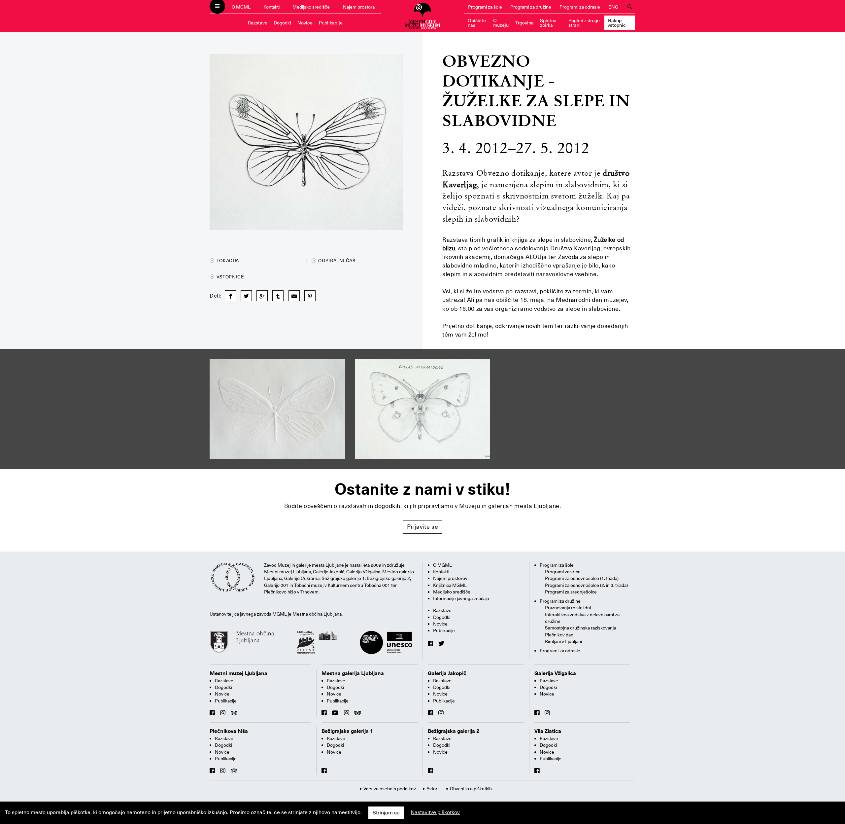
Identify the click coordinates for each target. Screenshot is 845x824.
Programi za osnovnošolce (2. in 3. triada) (586, 585)
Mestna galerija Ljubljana (352, 673)
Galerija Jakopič (447, 673)
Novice (305, 23)
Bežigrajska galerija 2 (454, 731)
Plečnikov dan (559, 635)
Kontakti (271, 7)
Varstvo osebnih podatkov (389, 789)
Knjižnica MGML (450, 585)
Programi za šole (485, 7)
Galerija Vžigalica (555, 673)
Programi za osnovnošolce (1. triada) (582, 578)
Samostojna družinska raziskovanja (580, 628)
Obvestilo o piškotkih (471, 789)
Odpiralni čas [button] (336, 261)
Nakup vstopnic (617, 23)
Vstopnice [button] (229, 277)
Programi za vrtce (563, 572)
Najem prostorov (450, 578)
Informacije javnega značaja (461, 598)
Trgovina (524, 23)
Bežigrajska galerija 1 (347, 731)
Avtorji (432, 789)
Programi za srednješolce (571, 592)
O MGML (241, 7)
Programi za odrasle (579, 7)
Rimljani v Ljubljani (563, 641)
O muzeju (501, 23)
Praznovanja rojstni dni (568, 608)
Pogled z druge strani (584, 23)
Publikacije (331, 23)
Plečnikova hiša (229, 731)
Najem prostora (359, 7)
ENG (613, 7)
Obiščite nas (477, 23)
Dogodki (282, 23)
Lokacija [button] (227, 261)
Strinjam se (386, 812)
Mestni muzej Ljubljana (238, 673)
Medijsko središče (311, 7)
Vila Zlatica (547, 731)
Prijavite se (422, 526)
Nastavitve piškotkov (435, 812)
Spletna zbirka (548, 23)
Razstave (257, 23)
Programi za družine (530, 7)
